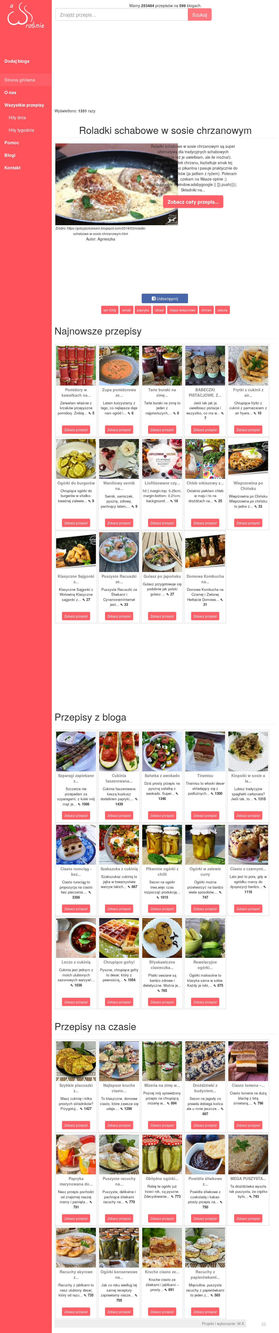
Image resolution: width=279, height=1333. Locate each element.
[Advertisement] (165, 64)
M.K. (241, 1323)
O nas (10, 92)
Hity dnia (15, 117)
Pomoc (11, 142)
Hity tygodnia (19, 130)
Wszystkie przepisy (24, 105)
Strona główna (19, 80)
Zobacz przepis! (76, 429)
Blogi (9, 155)
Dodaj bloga (16, 61)
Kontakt (12, 167)
